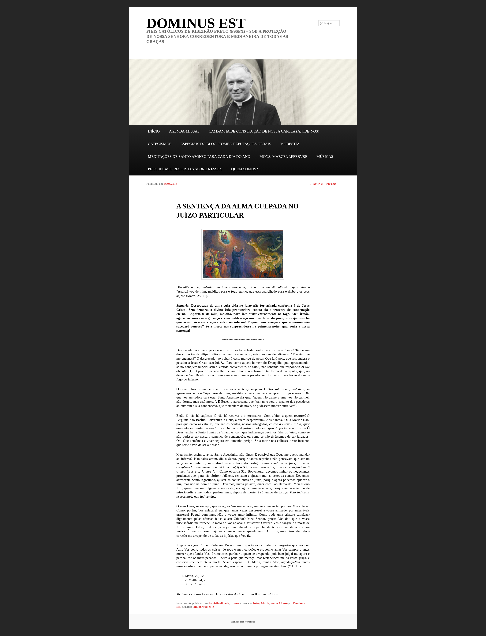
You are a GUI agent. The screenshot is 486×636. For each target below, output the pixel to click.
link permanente (203, 606)
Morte (265, 603)
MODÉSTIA (290, 144)
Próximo (333, 183)
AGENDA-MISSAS (184, 131)
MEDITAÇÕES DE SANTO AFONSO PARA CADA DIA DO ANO (199, 156)
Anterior (316, 183)
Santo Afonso (279, 603)
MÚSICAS (324, 156)
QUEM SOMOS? (244, 169)
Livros (234, 603)
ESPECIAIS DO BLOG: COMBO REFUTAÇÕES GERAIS (226, 144)
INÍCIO (154, 131)
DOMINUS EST (196, 23)
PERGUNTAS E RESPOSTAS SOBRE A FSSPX (185, 169)
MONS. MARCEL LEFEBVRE (283, 156)
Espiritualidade (219, 603)
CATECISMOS (159, 144)
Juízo (256, 603)
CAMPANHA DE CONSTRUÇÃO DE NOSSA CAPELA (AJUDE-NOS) (264, 131)
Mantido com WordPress (243, 621)
